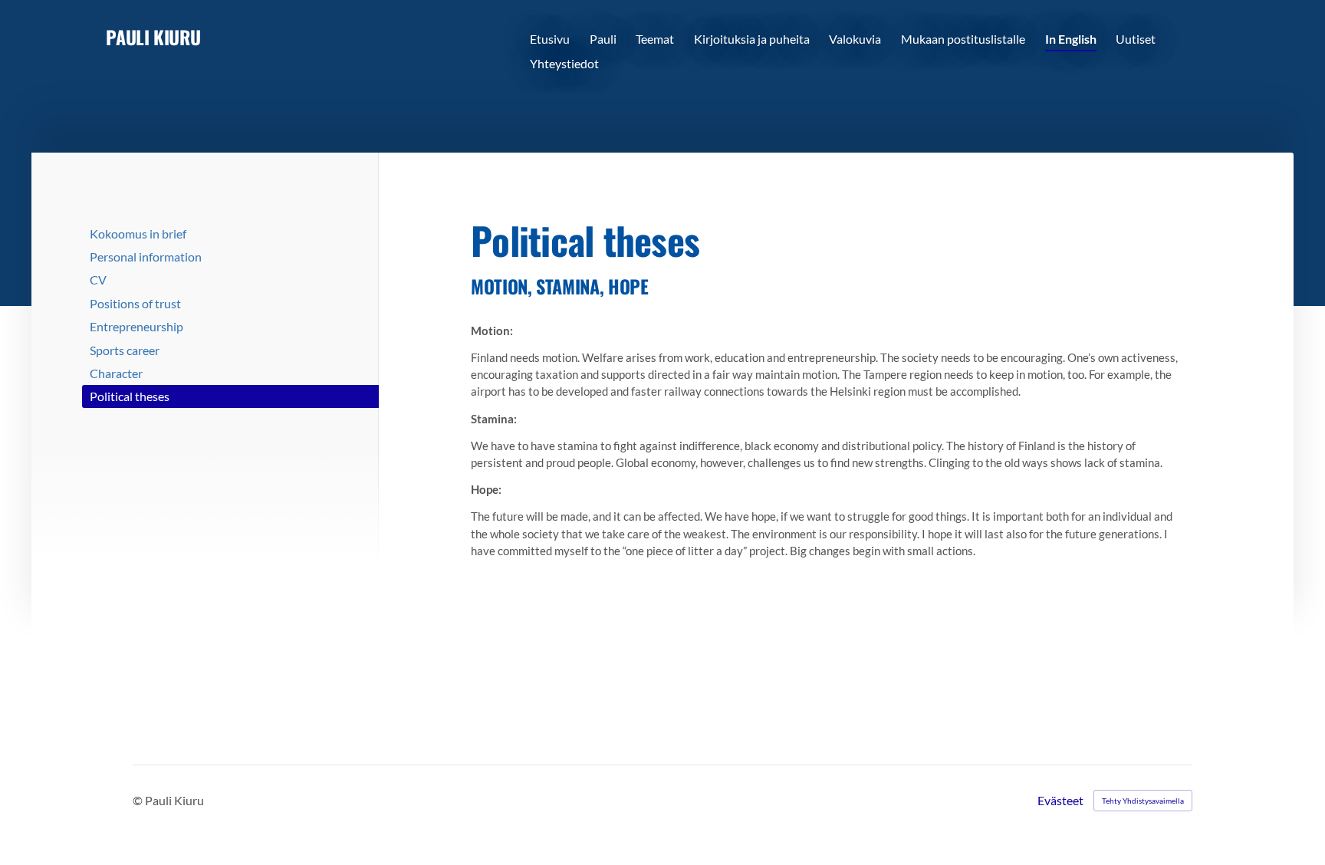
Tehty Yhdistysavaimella (1143, 800)
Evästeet (1060, 800)
